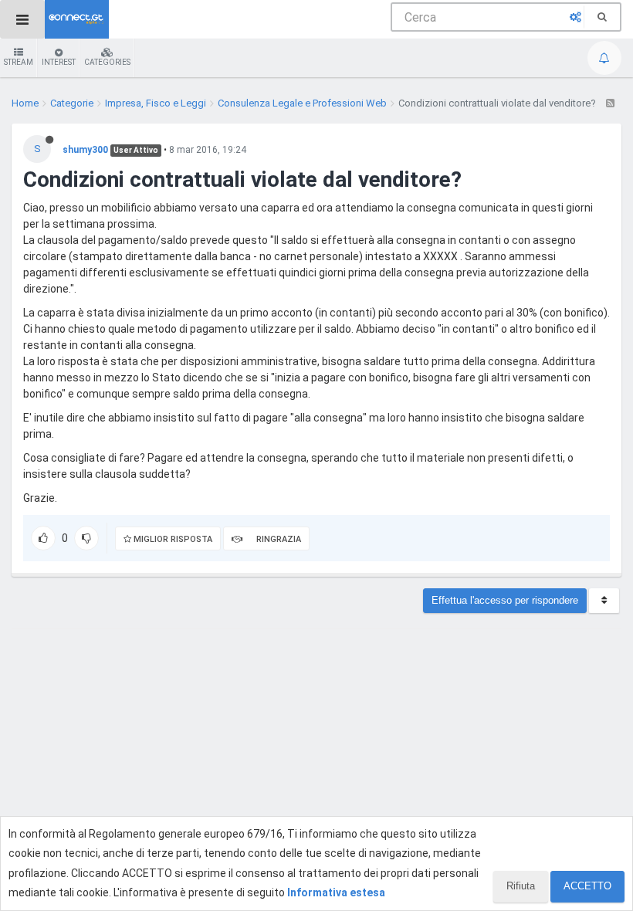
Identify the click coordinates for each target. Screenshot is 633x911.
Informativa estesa (336, 892)
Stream (18, 62)
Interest (59, 62)
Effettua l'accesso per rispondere (505, 600)
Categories (107, 62)
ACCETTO (587, 886)
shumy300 (85, 149)
